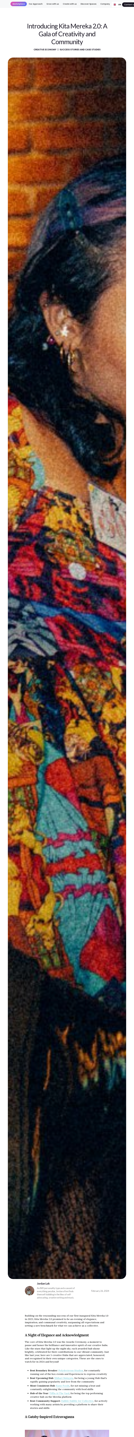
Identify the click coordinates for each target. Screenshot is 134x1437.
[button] (35, 4)
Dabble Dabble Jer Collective (77, 1400)
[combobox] (116, 4)
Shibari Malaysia (63, 1378)
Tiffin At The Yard (59, 1393)
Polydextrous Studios (70, 1370)
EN (118, 4)
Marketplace (19, 4)
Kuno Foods (62, 1385)
